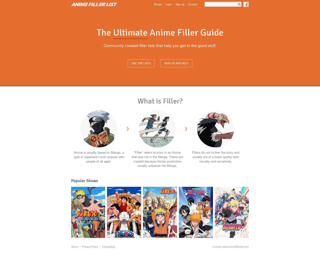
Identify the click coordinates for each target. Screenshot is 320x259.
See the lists (141, 63)
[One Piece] (124, 212)
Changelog (108, 246)
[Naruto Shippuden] (88, 212)
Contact (192, 4)
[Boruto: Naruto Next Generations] (232, 212)
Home (74, 246)
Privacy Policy (90, 246)
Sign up (180, 4)
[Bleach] (196, 212)
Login (168, 4)
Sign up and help (176, 63)
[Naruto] (160, 212)
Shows (158, 4)
